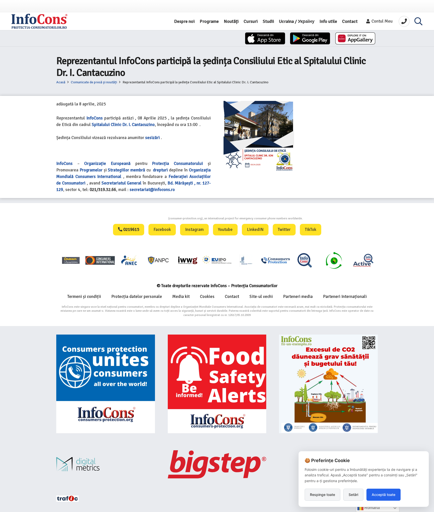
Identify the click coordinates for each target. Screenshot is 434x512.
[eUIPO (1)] (275, 260)
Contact (232, 296)
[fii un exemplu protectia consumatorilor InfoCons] (328, 384)
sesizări (152, 137)
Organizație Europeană (107, 163)
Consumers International (98, 176)
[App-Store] (265, 38)
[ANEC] (129, 260)
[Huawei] (355, 38)
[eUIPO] (217, 260)
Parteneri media (298, 296)
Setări (353, 494)
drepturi (160, 170)
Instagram (194, 229)
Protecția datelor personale (136, 296)
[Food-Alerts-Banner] (217, 384)
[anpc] (158, 260)
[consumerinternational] (100, 260)
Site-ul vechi (261, 296)
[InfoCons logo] (39, 21)
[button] (418, 21)
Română (371, 507)
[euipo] (187, 260)
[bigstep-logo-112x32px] (217, 464)
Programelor (91, 170)
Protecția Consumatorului (177, 163)
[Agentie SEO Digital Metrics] (105, 464)
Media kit (181, 296)
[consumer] (70, 260)
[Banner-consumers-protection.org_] (105, 384)
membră (137, 170)
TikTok (310, 229)
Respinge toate (322, 494)
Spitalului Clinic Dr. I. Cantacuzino (123, 124)
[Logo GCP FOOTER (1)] (333, 260)
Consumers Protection (149, 218)
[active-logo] (363, 260)
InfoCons (94, 118)
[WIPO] (246, 260)
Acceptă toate (383, 494)
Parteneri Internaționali (345, 296)
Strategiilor (118, 170)
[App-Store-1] (310, 38)
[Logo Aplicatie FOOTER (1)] (304, 260)
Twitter (284, 229)
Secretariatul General (121, 183)
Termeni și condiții (84, 296)
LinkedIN (255, 229)
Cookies (207, 296)
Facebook (162, 229)
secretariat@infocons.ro (152, 189)
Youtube (225, 229)
